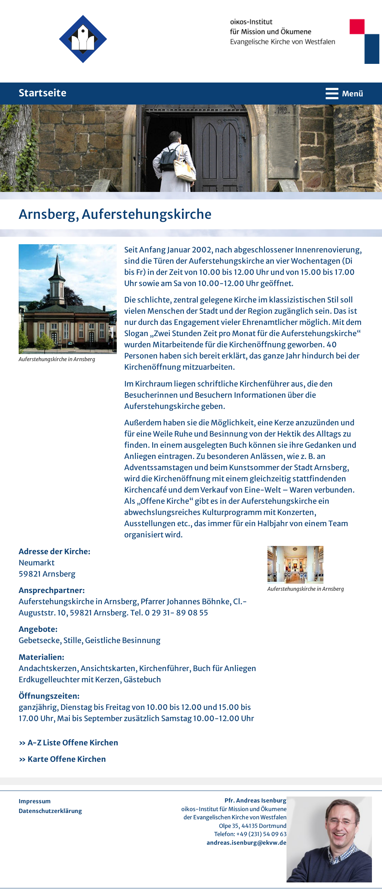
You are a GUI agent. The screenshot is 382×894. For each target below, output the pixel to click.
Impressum (35, 801)
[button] (344, 93)
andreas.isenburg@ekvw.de (246, 842)
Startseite (42, 93)
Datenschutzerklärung (50, 810)
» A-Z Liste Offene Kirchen (68, 742)
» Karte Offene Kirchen (62, 759)
